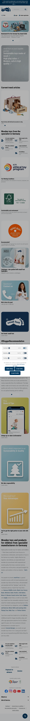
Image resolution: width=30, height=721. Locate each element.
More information (21, 364)
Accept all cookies (15, 373)
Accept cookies (19, 368)
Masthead (15, 366)
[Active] (25, 348)
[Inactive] (25, 353)
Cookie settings (9, 368)
